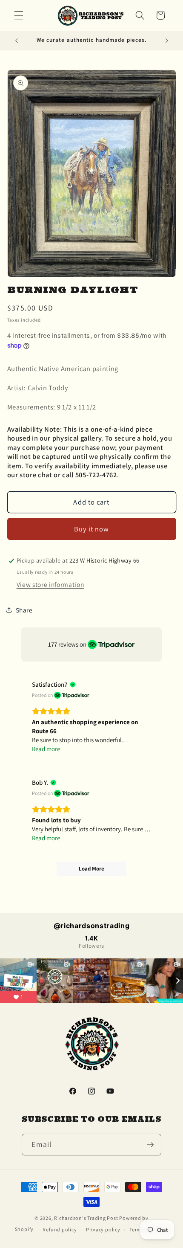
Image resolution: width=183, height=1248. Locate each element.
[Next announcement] (166, 40)
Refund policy (60, 1229)
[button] (19, 15)
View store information (50, 584)
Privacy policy (103, 1229)
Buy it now (91, 529)
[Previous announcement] (16, 40)
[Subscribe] (150, 1145)
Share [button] (24, 610)
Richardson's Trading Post (86, 1218)
